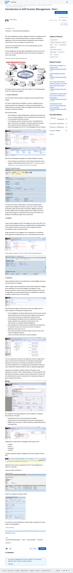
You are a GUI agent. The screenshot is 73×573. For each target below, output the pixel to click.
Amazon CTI (61, 52)
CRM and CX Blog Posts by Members (45, 5)
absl (56, 44)
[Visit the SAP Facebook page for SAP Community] (61, 570)
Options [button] (55, 15)
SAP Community (8, 5)
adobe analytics (62, 44)
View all (51, 134)
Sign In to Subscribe (61, 12)
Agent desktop (53, 52)
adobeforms (52, 47)
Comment (10, 563)
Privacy (4, 570)
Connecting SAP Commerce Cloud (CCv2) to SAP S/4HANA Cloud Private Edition (58, 95)
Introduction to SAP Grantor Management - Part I (31, 9)
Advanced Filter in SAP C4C (55, 49)
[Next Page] (60, 58)
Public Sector (8, 30)
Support (38, 570)
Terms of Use (10, 570)
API (50, 54)
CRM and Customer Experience (30, 5)
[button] (61, 24)
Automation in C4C (54, 56)
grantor (23, 539)
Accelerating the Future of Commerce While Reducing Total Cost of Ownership (58, 105)
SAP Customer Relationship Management (21, 30)
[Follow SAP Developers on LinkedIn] (69, 570)
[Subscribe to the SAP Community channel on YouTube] (66, 570)
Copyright (17, 570)
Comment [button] (42, 548)
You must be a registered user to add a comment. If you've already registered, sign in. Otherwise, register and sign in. (24, 560)
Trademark (32, 570)
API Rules (56, 54)
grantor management (31, 539)
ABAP (51, 44)
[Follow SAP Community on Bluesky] (64, 570)
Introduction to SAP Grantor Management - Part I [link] (15, 6)
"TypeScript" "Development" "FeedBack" (58, 42)
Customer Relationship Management (13, 539)
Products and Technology (18, 5)
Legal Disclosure (24, 570)
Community (13, 2)
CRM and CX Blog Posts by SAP (58, 69)
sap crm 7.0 (8, 542)
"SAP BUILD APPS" (53, 39)
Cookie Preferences (45, 570)
